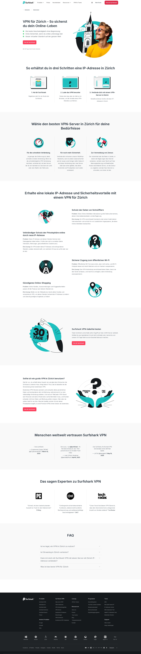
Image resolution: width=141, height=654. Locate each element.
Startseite (27, 10)
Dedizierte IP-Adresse (60, 612)
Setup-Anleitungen (109, 625)
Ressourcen (66, 2)
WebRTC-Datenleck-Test (110, 612)
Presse (73, 612)
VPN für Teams (78, 2)
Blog (73, 617)
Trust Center (75, 615)
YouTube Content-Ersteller (94, 604)
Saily (40, 628)
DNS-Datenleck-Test (109, 609)
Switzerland (36, 10)
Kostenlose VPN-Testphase (62, 620)
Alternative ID (42, 604)
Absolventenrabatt (92, 609)
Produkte (39, 2)
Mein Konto (98, 2)
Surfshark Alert (42, 607)
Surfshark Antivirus (43, 609)
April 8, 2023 (76, 457)
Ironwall (41, 625)
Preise (48, 2)
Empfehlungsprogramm (93, 612)
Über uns (74, 609)
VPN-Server (58, 609)
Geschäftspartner (92, 602)
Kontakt (73, 622)
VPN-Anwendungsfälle (60, 607)
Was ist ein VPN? (59, 602)
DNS (105, 602)
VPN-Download (59, 617)
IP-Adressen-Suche (109, 607)
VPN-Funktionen (59, 604)
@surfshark (74, 447)
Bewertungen (58, 615)
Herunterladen (56, 2)
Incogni (41, 622)
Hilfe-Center (107, 622)
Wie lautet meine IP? (109, 604)
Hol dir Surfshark (29, 42)
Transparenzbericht (76, 620)
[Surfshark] (28, 3)
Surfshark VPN (42, 602)
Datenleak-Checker (109, 615)
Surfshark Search (43, 612)
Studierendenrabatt (92, 607)
